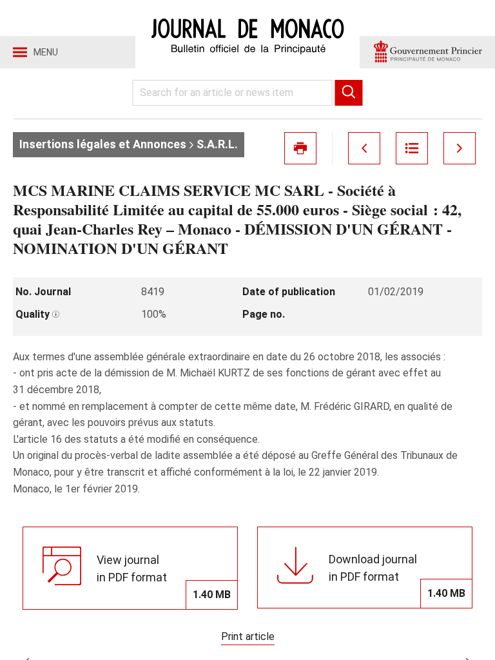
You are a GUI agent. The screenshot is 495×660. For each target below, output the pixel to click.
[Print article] (300, 148)
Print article (248, 636)
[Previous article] (364, 148)
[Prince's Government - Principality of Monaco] (427, 52)
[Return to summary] (412, 148)
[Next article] (459, 148)
